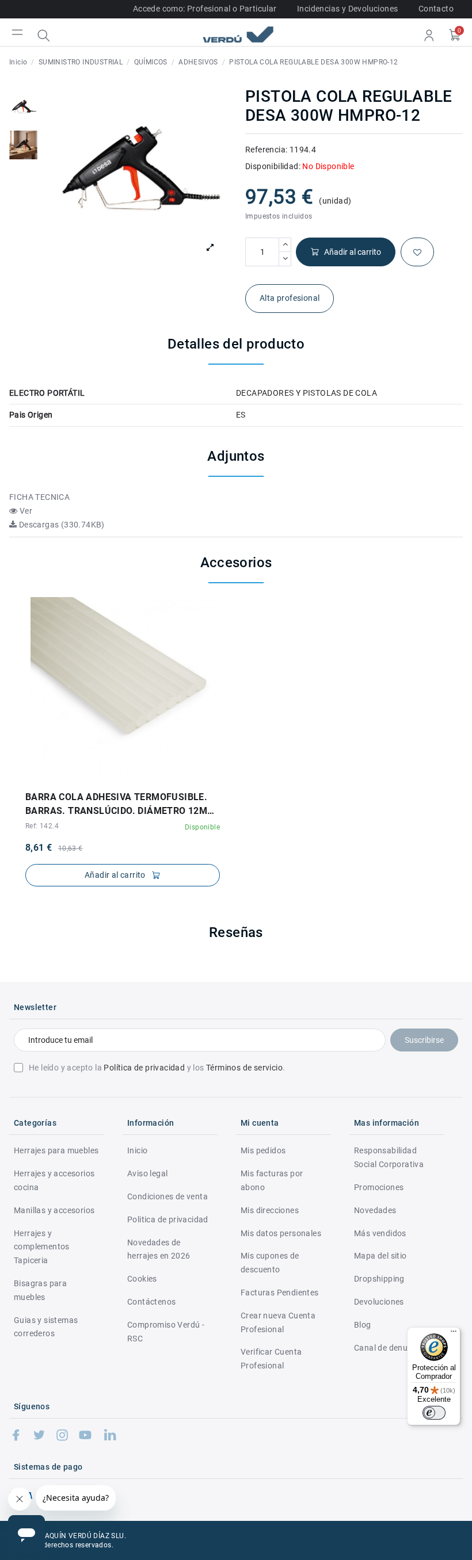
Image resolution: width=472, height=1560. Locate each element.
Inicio (137, 1150)
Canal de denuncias (391, 1347)
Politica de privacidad (167, 1219)
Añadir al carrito (352, 252)
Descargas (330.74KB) (60, 524)
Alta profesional (289, 298)
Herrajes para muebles (56, 1150)
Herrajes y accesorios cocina (54, 1180)
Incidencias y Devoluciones (347, 8)
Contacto (436, 8)
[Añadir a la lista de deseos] (417, 252)
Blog (362, 1324)
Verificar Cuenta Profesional (271, 1358)
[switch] (434, 1413)
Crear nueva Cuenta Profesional (278, 1322)
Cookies (142, 1278)
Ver (24, 510)
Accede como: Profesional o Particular (205, 8)
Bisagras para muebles (40, 1290)
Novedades (375, 1210)
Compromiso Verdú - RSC (165, 1331)
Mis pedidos (263, 1150)
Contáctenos (151, 1301)
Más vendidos (380, 1233)
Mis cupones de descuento (270, 1262)
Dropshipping (379, 1278)
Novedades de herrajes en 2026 (158, 1249)
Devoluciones (379, 1301)
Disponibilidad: (272, 166)
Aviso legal (147, 1173)
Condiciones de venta (167, 1196)
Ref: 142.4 (42, 826)
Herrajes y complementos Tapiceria (42, 1247)
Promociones (379, 1187)
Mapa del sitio (380, 1255)
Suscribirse (424, 1040)
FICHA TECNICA (39, 497)
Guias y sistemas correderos (46, 1327)
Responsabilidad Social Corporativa (389, 1157)
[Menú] (453, 1334)
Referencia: (266, 149)
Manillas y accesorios (54, 1210)
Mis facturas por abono (272, 1180)
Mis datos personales (281, 1233)
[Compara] (131, 777)
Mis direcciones (270, 1210)
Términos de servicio (244, 1067)
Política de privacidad (144, 1067)
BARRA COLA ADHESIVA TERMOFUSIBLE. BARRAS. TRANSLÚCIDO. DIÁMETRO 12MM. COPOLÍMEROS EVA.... (122, 805)
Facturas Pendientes (280, 1292)
